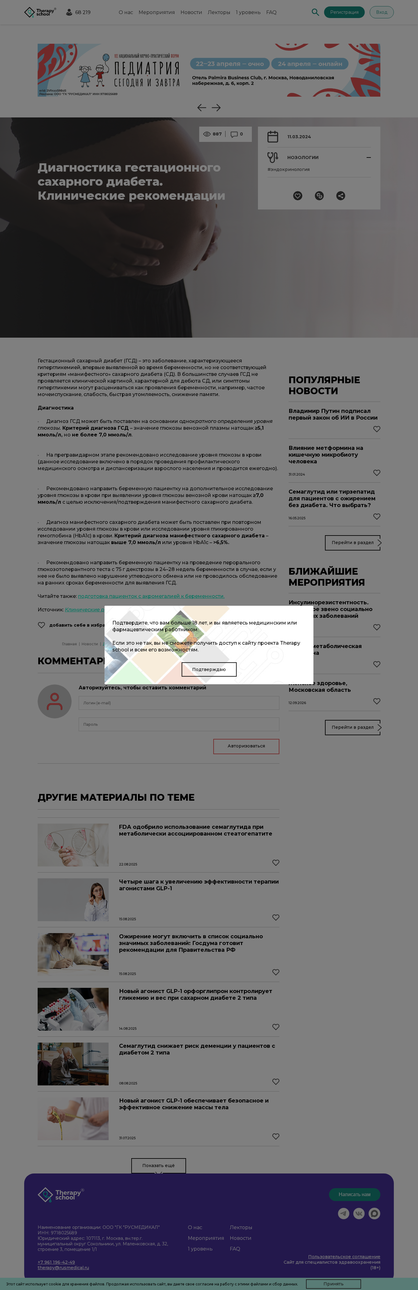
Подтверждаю (209, 669)
